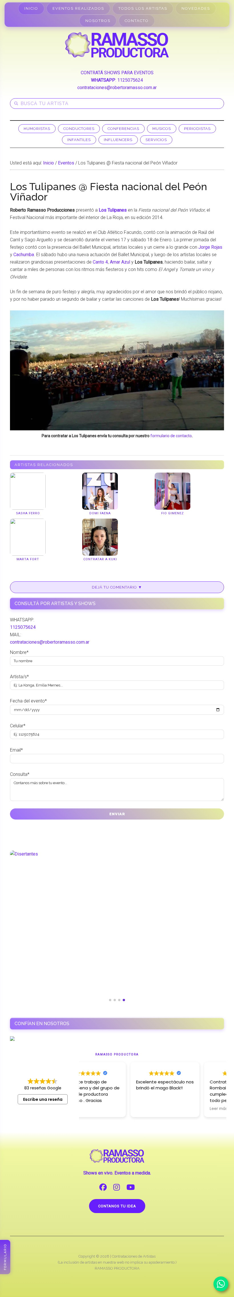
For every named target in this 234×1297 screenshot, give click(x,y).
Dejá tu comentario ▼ (117, 587)
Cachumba (23, 254)
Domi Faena (100, 513)
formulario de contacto (171, 435)
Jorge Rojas (210, 247)
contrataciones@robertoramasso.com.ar (117, 87)
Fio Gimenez (172, 513)
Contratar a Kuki (100, 559)
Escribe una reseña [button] (42, 1099)
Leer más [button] (169, 1108)
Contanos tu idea (117, 1206)
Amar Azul (120, 262)
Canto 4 (100, 262)
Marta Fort (28, 559)
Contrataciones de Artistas (134, 1256)
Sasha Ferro (28, 513)
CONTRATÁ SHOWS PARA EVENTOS (117, 72)
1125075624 (130, 80)
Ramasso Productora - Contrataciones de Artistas (117, 45)
